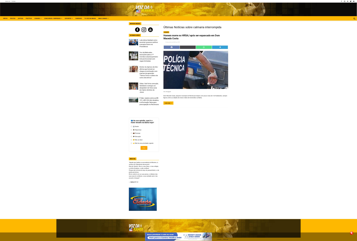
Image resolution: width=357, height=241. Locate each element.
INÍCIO (5, 18)
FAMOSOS (78, 18)
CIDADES (37, 18)
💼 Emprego (136, 133)
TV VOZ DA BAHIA (90, 18)
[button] (354, 21)
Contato (14, 1)
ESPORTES (68, 18)
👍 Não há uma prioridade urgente (143, 143)
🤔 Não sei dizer (138, 140)
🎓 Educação (137, 136)
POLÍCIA (12, 18)
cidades (166, 32)
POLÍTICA (29, 18)
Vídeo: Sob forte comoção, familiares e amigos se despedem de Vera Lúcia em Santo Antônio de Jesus (149, 88)
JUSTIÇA (20, 18)
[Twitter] (350, 1)
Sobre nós (7, 1)
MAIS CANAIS (102, 18)
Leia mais (167, 103)
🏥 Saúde (136, 126)
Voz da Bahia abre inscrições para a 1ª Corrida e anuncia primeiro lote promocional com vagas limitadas (149, 57)
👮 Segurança (137, 130)
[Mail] (347, 1)
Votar (143, 148)
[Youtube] (353, 1)
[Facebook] (341, 1)
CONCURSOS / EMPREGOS (52, 18)
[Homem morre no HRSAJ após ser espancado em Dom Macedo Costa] (195, 70)
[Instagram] (344, 1)
